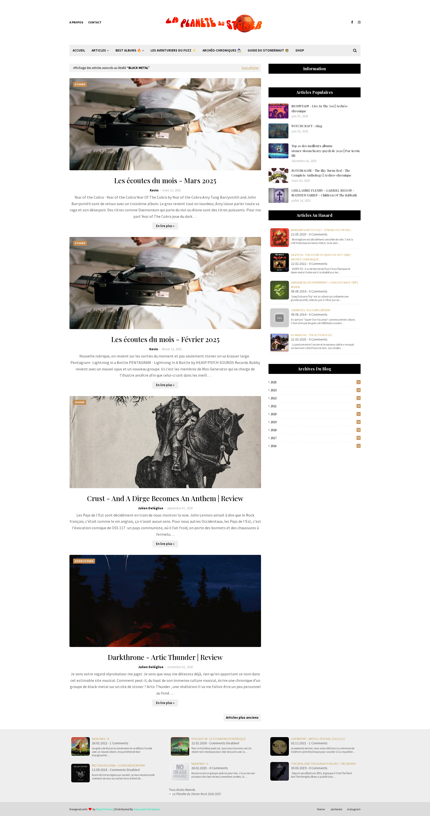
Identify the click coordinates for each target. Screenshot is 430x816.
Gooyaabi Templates (147, 809)
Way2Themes (104, 809)
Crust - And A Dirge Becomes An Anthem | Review (165, 498)
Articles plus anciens (242, 717)
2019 (315, 422)
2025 (315, 382)
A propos (76, 22)
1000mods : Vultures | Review (310, 310)
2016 (315, 446)
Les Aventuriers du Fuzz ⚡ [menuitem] (173, 50)
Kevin (154, 190)
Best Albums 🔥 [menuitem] (128, 50)
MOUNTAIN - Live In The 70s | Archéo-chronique (319, 108)
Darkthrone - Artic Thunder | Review (165, 657)
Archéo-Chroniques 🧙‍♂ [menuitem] (222, 50)
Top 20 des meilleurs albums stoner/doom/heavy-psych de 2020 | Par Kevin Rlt (325, 151)
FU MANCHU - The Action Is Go (311, 335)
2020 (315, 414)
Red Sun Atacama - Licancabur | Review (118, 765)
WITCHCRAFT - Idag (306, 126)
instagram (354, 809)
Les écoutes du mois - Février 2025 (165, 339)
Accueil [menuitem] (79, 50)
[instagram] (359, 22)
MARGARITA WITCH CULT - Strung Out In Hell (321, 230)
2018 (315, 430)
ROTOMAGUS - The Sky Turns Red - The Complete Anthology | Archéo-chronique (321, 172)
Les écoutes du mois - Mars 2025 (165, 180)
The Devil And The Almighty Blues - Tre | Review (323, 763)
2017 (315, 438)
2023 (315, 390)
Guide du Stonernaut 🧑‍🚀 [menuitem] (268, 50)
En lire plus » (165, 226)
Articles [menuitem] (99, 50)
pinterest (336, 809)
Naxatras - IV (100, 739)
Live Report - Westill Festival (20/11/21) (318, 739)
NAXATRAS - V (199, 763)
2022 (315, 398)
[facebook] (352, 22)
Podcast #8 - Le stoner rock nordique (218, 739)
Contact (95, 22)
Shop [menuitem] (299, 50)
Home (321, 809)
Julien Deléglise (150, 508)
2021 (315, 406)
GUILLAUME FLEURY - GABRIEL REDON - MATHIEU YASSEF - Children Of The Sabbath (324, 192)
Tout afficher (250, 68)
